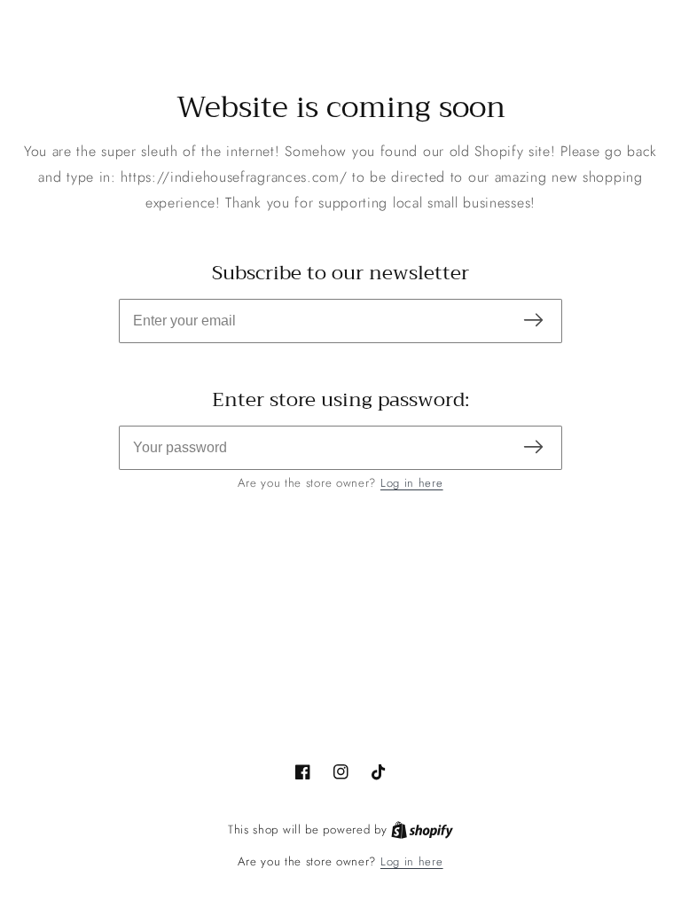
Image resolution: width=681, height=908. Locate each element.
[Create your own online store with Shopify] (422, 830)
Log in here (411, 482)
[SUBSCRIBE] (533, 321)
